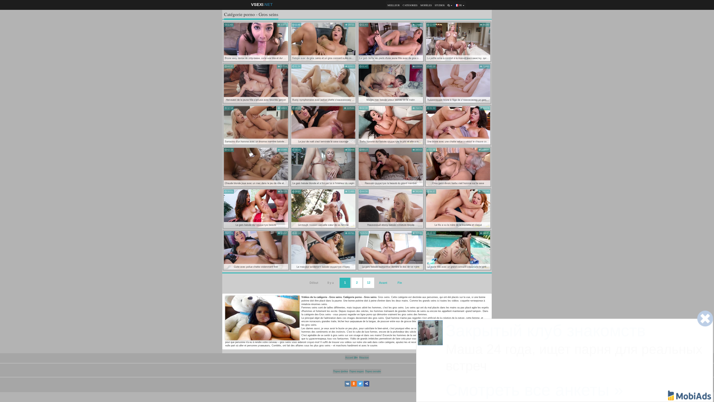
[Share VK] (347, 384)
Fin (400, 282)
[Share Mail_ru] (366, 384)
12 (368, 282)
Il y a (330, 282)
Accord (351, 357)
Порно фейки (340, 371)
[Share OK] (354, 384)
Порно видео (356, 371)
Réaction (364, 357)
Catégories (410, 5)
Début (314, 282)
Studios (440, 5)
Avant (383, 282)
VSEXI (262, 4)
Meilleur (393, 5)
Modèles (426, 5)
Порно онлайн (373, 371)
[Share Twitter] (360, 384)
